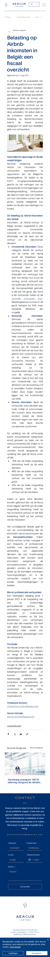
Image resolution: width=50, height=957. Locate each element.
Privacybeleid (15, 947)
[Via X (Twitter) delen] (14, 734)
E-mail (11, 855)
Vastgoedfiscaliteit (23, 17)
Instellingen (13, 953)
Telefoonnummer (33, 855)
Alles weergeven (36, 748)
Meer (37, 17)
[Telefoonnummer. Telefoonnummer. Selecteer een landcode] (30, 859)
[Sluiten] (46, 941)
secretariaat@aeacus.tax (25, 834)
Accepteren (37, 953)
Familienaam (32, 843)
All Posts (8, 17)
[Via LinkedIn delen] (21, 734)
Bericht (11, 867)
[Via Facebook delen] (8, 734)
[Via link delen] (27, 734)
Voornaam (12, 843)
